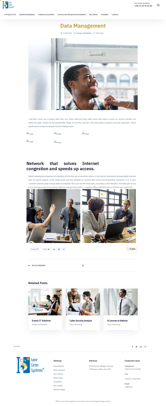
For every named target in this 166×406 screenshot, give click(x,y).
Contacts (115, 14)
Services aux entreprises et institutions (72, 14)
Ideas (72, 324)
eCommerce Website (117, 320)
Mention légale (59, 389)
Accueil (17, 346)
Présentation (59, 366)
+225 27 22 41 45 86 (143, 6)
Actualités (104, 14)
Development (42, 324)
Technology (87, 33)
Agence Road (105, 401)
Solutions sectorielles (46, 14)
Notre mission (59, 370)
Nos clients (93, 14)
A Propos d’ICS (10, 14)
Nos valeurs (58, 374)
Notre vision (58, 378)
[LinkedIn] (54, 249)
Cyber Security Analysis (81, 320)
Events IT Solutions (41, 320)
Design (79, 33)
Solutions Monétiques (27, 14)
